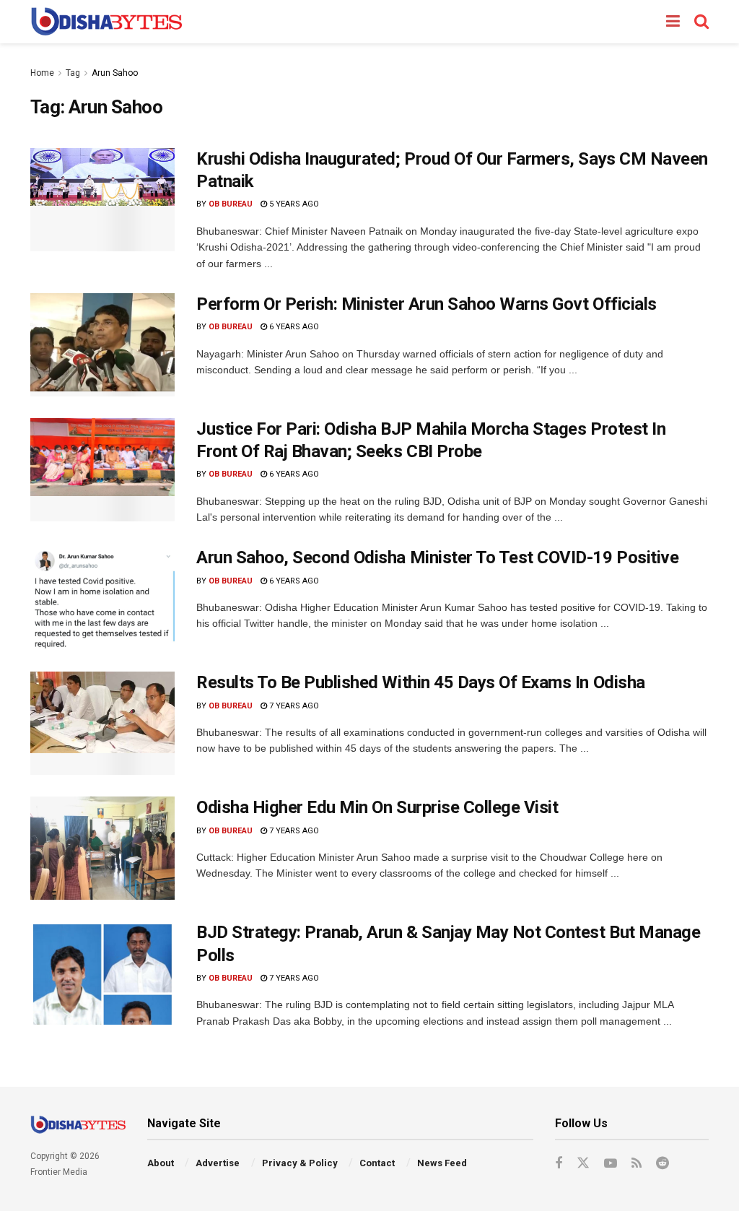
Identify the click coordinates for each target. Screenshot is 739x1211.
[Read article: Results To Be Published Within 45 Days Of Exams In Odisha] (102, 723)
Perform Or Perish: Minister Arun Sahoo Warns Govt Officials (426, 304)
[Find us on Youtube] (610, 1163)
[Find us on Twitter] (583, 1163)
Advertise (218, 1163)
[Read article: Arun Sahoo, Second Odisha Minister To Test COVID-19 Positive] (102, 598)
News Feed (442, 1163)
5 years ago (293, 204)
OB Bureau (231, 204)
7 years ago (293, 706)
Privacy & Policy (300, 1163)
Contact (377, 1163)
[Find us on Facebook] (558, 1163)
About (160, 1163)
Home (42, 73)
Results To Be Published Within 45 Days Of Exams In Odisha (420, 682)
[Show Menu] (673, 21)
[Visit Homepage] (106, 21)
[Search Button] (701, 21)
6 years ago (293, 326)
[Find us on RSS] (636, 1163)
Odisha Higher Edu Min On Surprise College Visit (377, 807)
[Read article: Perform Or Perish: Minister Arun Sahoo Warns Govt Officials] (102, 344)
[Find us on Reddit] (662, 1163)
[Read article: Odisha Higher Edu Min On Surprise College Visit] (102, 848)
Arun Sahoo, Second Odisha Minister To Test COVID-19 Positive (437, 557)
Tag (73, 73)
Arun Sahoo (115, 73)
